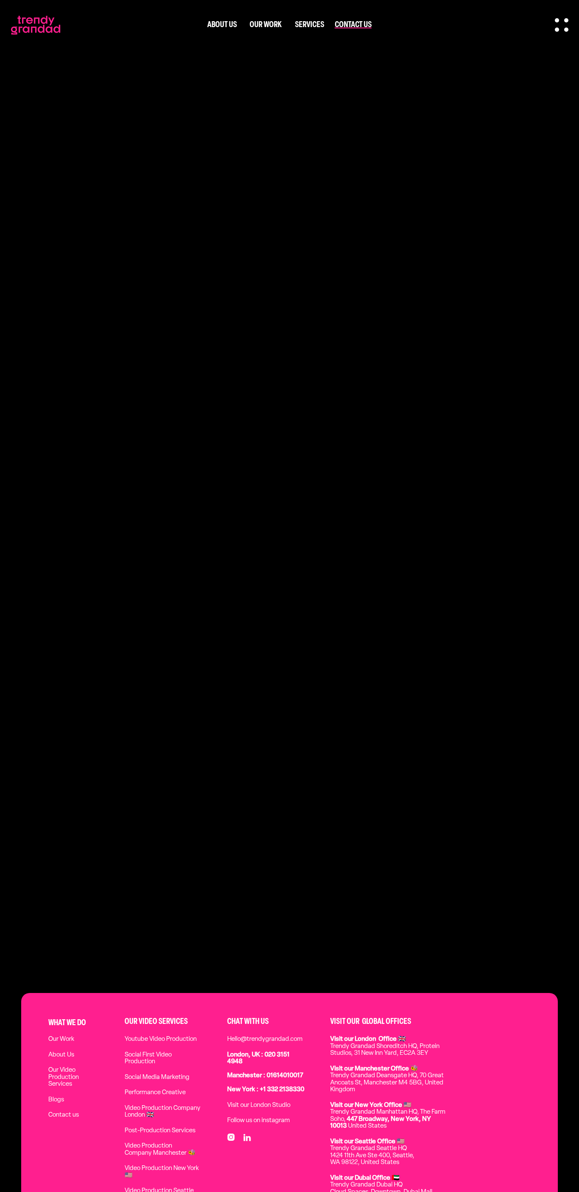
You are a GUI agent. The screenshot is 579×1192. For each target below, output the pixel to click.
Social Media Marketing (157, 1077)
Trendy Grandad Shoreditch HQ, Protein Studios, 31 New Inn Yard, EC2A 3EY (385, 1046)
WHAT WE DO (67, 1023)
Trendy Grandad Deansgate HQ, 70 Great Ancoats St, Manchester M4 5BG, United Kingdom (387, 1079)
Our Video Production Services (63, 1077)
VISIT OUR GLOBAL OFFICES (370, 1022)
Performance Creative (155, 1093)
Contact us (63, 1115)
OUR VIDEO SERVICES (156, 1022)
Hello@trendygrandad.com (265, 1039)
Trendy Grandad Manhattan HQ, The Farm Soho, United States (387, 1116)
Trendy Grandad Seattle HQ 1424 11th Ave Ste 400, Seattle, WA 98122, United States (372, 1152)
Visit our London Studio (258, 1105)
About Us (61, 1055)
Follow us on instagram (258, 1120)
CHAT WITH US (248, 1022)
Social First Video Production (148, 1058)
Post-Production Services (160, 1131)
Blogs (56, 1100)
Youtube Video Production (161, 1039)
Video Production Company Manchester (160, 1149)
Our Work (61, 1039)
